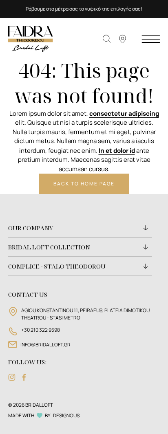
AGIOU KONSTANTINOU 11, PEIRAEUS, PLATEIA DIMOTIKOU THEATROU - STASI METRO (85, 314)
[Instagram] (11, 377)
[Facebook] (24, 377)
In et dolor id (117, 150)
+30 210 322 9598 (40, 330)
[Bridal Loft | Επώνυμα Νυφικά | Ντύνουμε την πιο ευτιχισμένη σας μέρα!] (30, 38)
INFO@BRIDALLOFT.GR (45, 344)
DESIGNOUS (66, 415)
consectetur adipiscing (124, 113)
